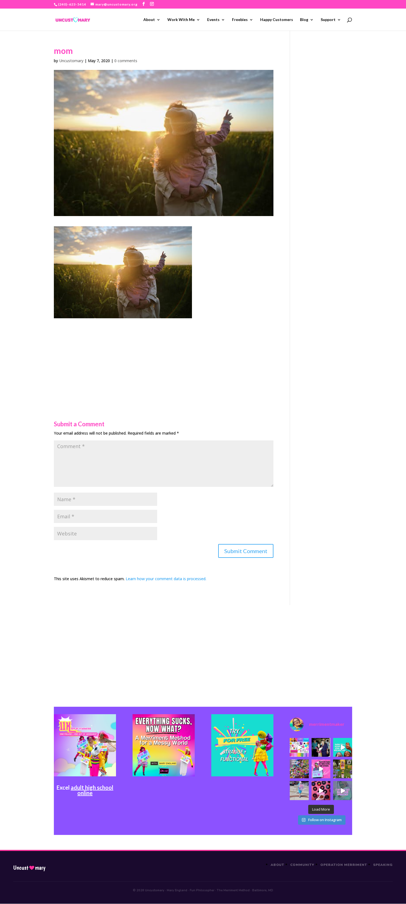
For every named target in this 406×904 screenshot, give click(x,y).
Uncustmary (29, 867)
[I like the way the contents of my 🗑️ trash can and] (299, 769)
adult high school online (92, 790)
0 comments (125, 60)
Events (213, 20)
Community (302, 865)
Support (328, 20)
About (149, 20)
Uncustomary (71, 60)
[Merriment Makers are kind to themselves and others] (299, 790)
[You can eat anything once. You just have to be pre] (321, 769)
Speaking (383, 865)
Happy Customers (276, 20)
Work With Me (181, 20)
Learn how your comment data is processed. (166, 578)
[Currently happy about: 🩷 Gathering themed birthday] (342, 769)
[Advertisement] (163, 357)
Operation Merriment (343, 865)
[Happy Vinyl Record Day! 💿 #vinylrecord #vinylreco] (321, 790)
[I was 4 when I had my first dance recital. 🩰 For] (321, 747)
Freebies (240, 20)
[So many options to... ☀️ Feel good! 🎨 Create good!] (299, 747)
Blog (304, 20)
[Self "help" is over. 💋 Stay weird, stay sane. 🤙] (342, 747)
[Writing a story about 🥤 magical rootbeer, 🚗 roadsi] (342, 790)
